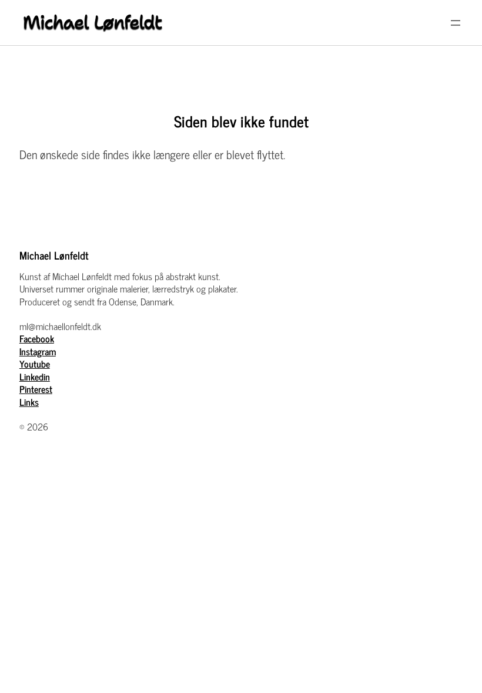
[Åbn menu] (455, 23)
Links (29, 401)
